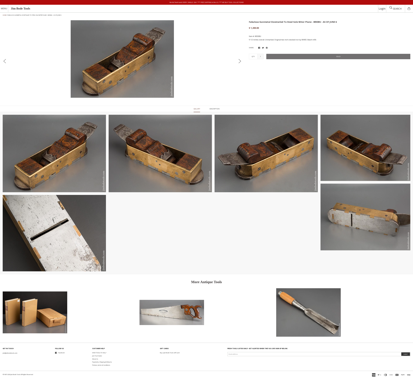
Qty (253, 56)
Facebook (61, 353)
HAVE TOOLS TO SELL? (99, 353)
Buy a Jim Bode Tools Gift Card (170, 353)
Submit (405, 354)
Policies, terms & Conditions (101, 365)
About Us (95, 359)
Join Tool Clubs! (97, 356)
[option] (122, 59)
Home (4, 15)
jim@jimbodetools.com (10, 353)
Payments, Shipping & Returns (102, 362)
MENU (4, 8)
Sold (338, 56)
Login (382, 8)
